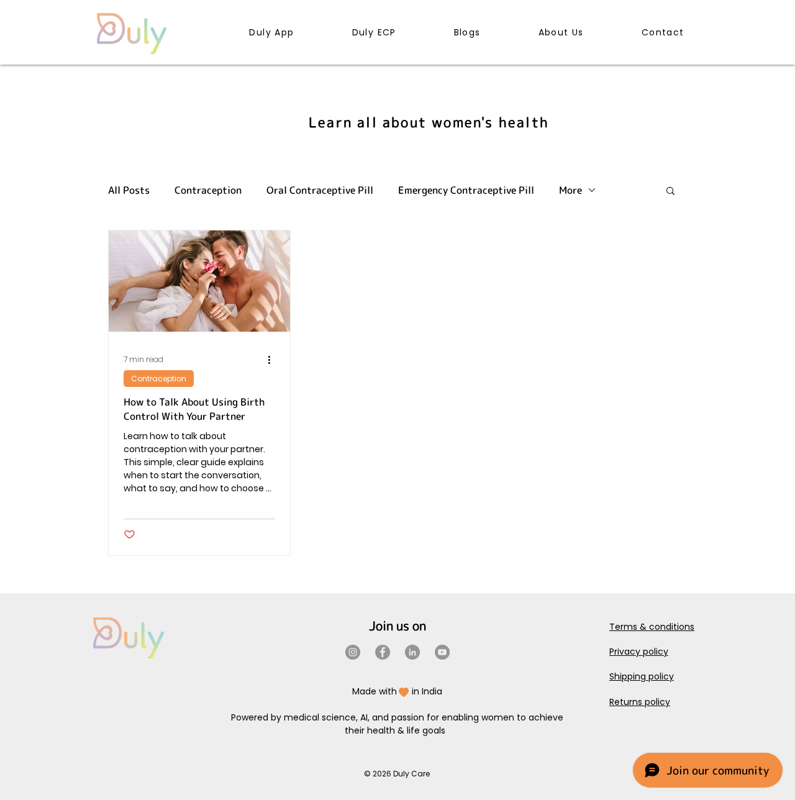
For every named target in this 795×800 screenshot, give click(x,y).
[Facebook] (382, 652)
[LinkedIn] (412, 652)
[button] (670, 191)
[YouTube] (442, 652)
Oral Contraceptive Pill (319, 190)
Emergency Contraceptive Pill (466, 190)
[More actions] (273, 359)
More (570, 190)
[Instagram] (352, 652)
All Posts (129, 190)
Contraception (208, 190)
